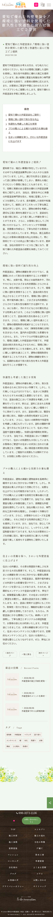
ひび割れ (16, 746)
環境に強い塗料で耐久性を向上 (23, 119)
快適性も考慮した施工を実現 (22, 123)
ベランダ (27, 734)
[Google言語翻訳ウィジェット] (43, 5)
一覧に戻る (26, 654)
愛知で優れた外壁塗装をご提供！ (24, 114)
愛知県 (9, 734)
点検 (40, 740)
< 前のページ (9, 654)
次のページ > (43, 654)
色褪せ (25, 746)
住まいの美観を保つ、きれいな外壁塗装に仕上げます (27, 139)
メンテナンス (11, 740)
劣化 (26, 740)
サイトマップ (39, 886)
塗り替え (37, 734)
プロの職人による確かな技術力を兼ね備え (27, 130)
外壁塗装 (18, 734)
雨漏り (33, 740)
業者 (8, 746)
